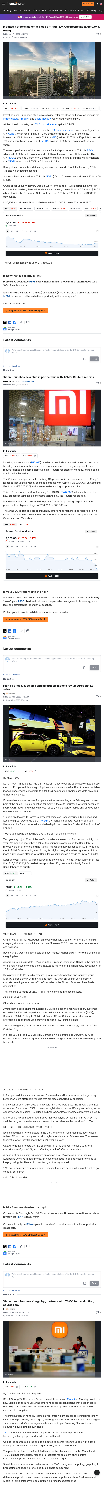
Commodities (39, 10)
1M (17, 231)
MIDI (54, 137)
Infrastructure (10, 118)
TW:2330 (66, 492)
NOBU (11, 157)
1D (7, 231)
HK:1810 (35, 462)
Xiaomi (71, 1399)
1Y (26, 231)
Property (24, 118)
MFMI (11, 161)
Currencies (25, 10)
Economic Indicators (75, 10)
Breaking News (10, 10)
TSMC (6, 1432)
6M (21, 231)
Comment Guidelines (11, 366)
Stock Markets (55, 10)
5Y (31, 231)
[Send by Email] (28, 322)
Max (35, 231)
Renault (44, 820)
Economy (91, 10)
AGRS (11, 133)
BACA (90, 150)
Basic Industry (43, 118)
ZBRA (45, 141)
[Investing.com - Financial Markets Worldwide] (16, 3)
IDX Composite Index (46, 124)
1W (12, 231)
